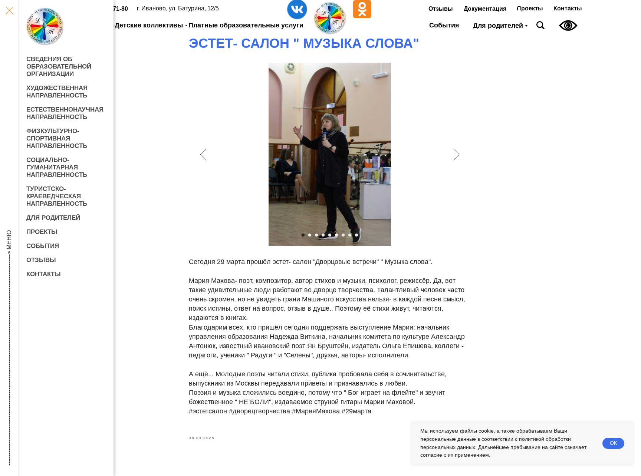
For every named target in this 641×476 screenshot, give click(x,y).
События (42, 245)
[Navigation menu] (9, 11)
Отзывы (41, 260)
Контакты (43, 274)
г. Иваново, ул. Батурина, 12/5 (178, 8)
